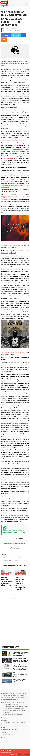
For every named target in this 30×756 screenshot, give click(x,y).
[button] (13, 598)
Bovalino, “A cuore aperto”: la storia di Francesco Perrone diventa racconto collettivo (20, 660)
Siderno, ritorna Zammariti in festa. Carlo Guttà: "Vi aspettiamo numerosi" (20, 653)
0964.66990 (16, 548)
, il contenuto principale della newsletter (15, 196)
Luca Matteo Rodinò (8, 30)
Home (6, 740)
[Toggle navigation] (26, 3)
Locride (14, 557)
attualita (5, 574)
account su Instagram (6, 181)
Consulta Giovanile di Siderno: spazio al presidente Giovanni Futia (6, 581)
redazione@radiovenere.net (9, 729)
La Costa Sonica (6, 557)
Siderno (16, 560)
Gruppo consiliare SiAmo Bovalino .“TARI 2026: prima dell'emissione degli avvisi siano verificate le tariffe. (19, 667)
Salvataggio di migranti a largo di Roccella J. (19, 680)
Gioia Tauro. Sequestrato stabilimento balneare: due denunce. (19, 674)
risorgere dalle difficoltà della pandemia (12, 149)
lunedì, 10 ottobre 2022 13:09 (9, 29)
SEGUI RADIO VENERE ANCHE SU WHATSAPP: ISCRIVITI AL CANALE (14, 532)
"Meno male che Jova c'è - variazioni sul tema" (12, 352)
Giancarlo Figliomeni (7, 560)
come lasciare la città (9, 158)
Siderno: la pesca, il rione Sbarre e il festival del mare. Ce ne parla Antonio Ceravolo (20, 583)
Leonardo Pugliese (23, 754)
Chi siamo (7, 742)
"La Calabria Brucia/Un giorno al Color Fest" (12, 245)
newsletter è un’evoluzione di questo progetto (12, 140)
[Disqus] (15, 623)
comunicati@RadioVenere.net (16, 543)
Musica (20, 557)
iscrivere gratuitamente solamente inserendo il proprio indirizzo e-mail (15, 186)
